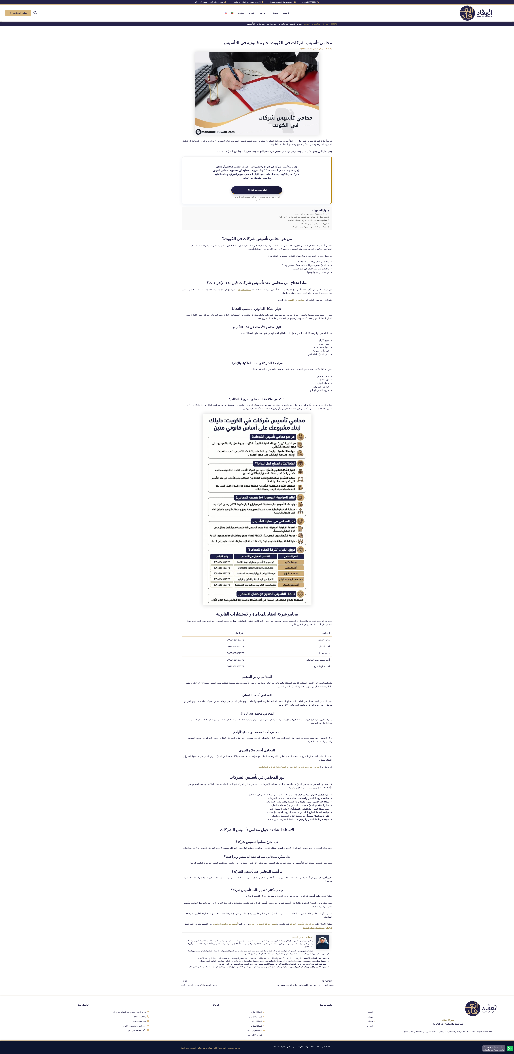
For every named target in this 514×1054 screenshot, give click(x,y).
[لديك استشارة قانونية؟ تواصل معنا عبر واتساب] (510, 1048)
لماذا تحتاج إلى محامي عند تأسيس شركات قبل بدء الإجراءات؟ (303, 217)
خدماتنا (275, 13)
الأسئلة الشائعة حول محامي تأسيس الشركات (309, 227)
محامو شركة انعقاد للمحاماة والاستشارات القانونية (307, 220)
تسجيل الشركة (244, 289)
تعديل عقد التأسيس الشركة (302, 924)
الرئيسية (286, 13)
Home (334, 23)
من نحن (262, 13)
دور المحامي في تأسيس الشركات (314, 223)
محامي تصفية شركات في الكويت (273, 766)
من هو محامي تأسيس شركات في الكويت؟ (310, 214)
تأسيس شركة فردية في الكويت (263, 924)
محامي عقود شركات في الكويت (305, 766)
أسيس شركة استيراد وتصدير (225, 924)
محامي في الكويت (312, 23)
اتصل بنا (241, 13)
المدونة (251, 13)
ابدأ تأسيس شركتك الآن (257, 189)
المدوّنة (326, 23)
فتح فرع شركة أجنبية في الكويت (317, 927)
